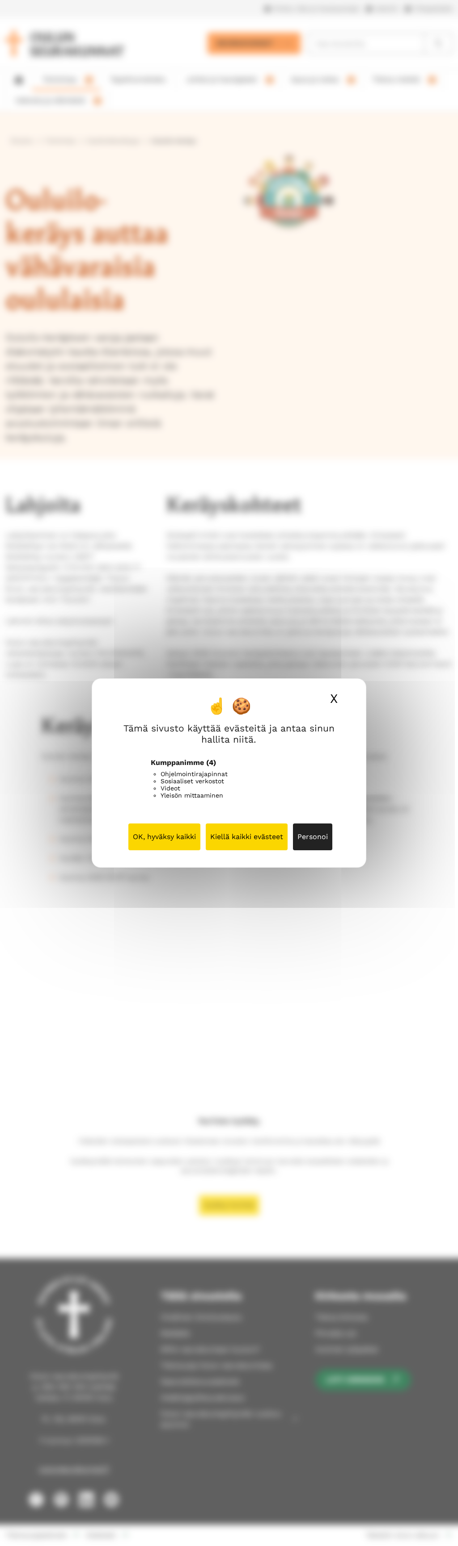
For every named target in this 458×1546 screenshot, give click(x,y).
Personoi (312, 836)
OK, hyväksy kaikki (164, 836)
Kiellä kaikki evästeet (246, 836)
